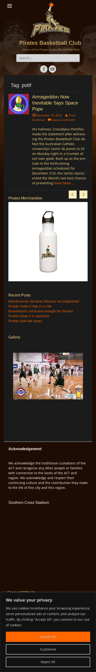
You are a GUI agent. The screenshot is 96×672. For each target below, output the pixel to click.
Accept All (48, 636)
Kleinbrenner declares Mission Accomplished (43, 301)
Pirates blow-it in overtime (28, 316)
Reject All (48, 662)
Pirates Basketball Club (50, 43)
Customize (48, 649)
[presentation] (73, 194)
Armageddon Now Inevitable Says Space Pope (55, 102)
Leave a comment (63, 120)
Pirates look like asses (25, 321)
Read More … (64, 183)
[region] (48, 632)
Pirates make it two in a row (29, 306)
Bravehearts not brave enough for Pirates (40, 311)
